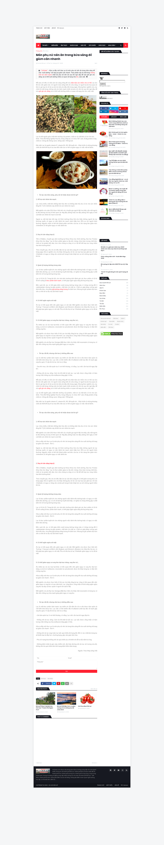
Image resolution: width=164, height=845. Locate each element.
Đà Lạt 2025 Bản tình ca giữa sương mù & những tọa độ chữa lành (66, 708)
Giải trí (114, 288)
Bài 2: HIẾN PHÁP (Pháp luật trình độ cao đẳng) (117, 210)
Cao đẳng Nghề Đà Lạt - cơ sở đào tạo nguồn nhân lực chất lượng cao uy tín (118, 181)
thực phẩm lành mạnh (54, 280)
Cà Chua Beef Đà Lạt (84, 706)
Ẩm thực (45, 51)
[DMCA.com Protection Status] (111, 336)
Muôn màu (114, 296)
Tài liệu (114, 304)
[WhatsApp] (63, 683)
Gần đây (114, 117)
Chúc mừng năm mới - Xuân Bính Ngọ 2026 (113, 257)
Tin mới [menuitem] (44, 45)
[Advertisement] (57, 13)
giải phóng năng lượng (60, 289)
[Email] (67, 683)
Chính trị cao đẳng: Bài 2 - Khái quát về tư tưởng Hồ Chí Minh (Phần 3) (118, 201)
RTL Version (60, 28)
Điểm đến (114, 306)
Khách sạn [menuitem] (74, 45)
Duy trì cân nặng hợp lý (46, 463)
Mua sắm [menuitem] (111, 45)
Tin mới (114, 301)
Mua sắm (114, 293)
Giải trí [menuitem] (83, 45)
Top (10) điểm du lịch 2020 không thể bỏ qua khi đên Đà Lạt (118, 162)
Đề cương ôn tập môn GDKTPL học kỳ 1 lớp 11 (114, 265)
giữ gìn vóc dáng (44, 91)
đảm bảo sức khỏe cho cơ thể (81, 83)
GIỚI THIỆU (47, 28)
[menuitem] (38, 45)
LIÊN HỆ (54, 28)
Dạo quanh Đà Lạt (114, 283)
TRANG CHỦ (39, 28)
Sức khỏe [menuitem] (92, 45)
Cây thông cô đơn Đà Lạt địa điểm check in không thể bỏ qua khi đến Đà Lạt (118, 171)
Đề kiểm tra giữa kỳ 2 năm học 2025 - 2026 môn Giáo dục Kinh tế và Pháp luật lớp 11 (114, 248)
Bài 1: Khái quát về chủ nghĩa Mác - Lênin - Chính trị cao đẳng (118, 134)
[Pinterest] (58, 683)
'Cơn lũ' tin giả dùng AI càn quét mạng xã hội (114, 272)
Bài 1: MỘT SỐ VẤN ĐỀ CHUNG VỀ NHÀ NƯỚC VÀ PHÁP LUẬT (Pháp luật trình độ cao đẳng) (118, 152)
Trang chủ (39, 51)
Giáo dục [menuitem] (102, 45)
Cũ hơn (94, 763)
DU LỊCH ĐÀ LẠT (53, 785)
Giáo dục (114, 285)
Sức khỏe (50, 678)
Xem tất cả (94, 689)
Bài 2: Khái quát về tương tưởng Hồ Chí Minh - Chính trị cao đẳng (118, 143)
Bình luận (123, 117)
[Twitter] (54, 683)
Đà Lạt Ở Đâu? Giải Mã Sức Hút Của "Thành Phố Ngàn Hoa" (44, 708)
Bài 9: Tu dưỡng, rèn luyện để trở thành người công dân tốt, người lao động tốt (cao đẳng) (118, 191)
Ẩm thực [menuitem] (64, 45)
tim (77, 77)
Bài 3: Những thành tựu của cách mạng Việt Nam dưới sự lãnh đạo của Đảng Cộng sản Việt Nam (118, 123)
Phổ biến (104, 117)
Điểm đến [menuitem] (54, 45)
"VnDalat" (44, 70)
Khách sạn (114, 290)
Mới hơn (39, 763)
